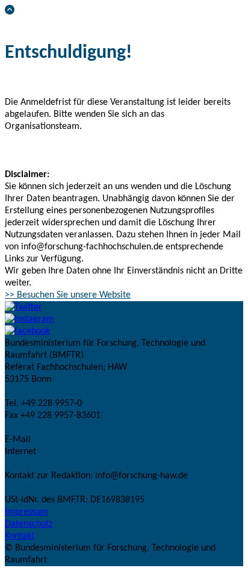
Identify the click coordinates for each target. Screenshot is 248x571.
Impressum (26, 512)
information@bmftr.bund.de (88, 440)
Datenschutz (28, 524)
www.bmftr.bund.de (77, 452)
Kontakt (19, 536)
